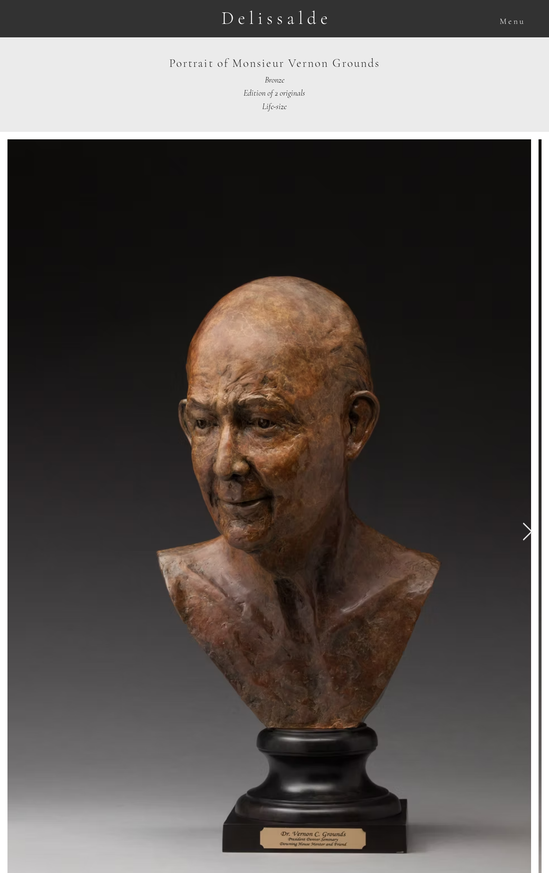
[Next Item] (527, 532)
